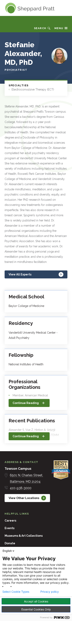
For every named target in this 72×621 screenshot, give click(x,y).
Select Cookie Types (15, 591)
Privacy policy (49, 591)
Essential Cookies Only (36, 609)
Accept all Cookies (36, 601)
